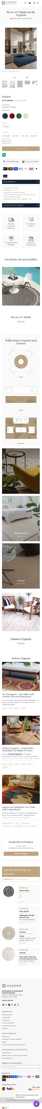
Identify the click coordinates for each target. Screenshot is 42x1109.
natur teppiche (26, 823)
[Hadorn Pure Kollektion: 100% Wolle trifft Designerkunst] (21, 789)
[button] (19, 971)
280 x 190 (6, 141)
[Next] (26, 77)
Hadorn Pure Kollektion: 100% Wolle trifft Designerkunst (18, 808)
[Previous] (14, 77)
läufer (10, 708)
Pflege (4, 1042)
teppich (17, 708)
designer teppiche (8, 823)
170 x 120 (25, 136)
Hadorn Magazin (21, 658)
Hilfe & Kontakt (7, 1015)
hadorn (5, 708)
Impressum (6, 1020)
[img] (7, 879)
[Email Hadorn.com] (3, 1005)
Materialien (6, 1036)
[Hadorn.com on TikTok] (15, 1005)
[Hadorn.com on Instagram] (9, 1005)
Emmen (14, 190)
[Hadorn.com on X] (18, 1005)
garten (11, 764)
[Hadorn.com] (12, 3)
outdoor (23, 764)
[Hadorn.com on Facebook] (6, 1005)
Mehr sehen (21, 321)
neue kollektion (7, 826)
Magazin (5, 1028)
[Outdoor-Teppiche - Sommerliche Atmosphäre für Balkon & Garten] (21, 730)
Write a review (21, 854)
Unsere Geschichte (8, 1023)
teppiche (23, 708)
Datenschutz (6, 1053)
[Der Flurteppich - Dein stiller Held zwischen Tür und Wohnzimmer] (21, 676)
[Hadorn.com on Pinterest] (12, 1005)
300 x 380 (6, 136)
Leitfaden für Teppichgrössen (11, 1039)
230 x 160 (34, 136)
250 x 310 (16, 136)
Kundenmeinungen (8, 1025)
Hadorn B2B (6, 1017)
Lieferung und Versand (13, 205)
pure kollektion (18, 826)
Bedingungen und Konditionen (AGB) (14, 1055)
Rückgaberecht (7, 1058)
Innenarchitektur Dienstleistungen (13, 1044)
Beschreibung (9, 182)
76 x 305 (6, 126)
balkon (5, 764)
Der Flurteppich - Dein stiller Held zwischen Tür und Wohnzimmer (18, 695)
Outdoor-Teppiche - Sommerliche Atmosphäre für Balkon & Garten (18, 749)
